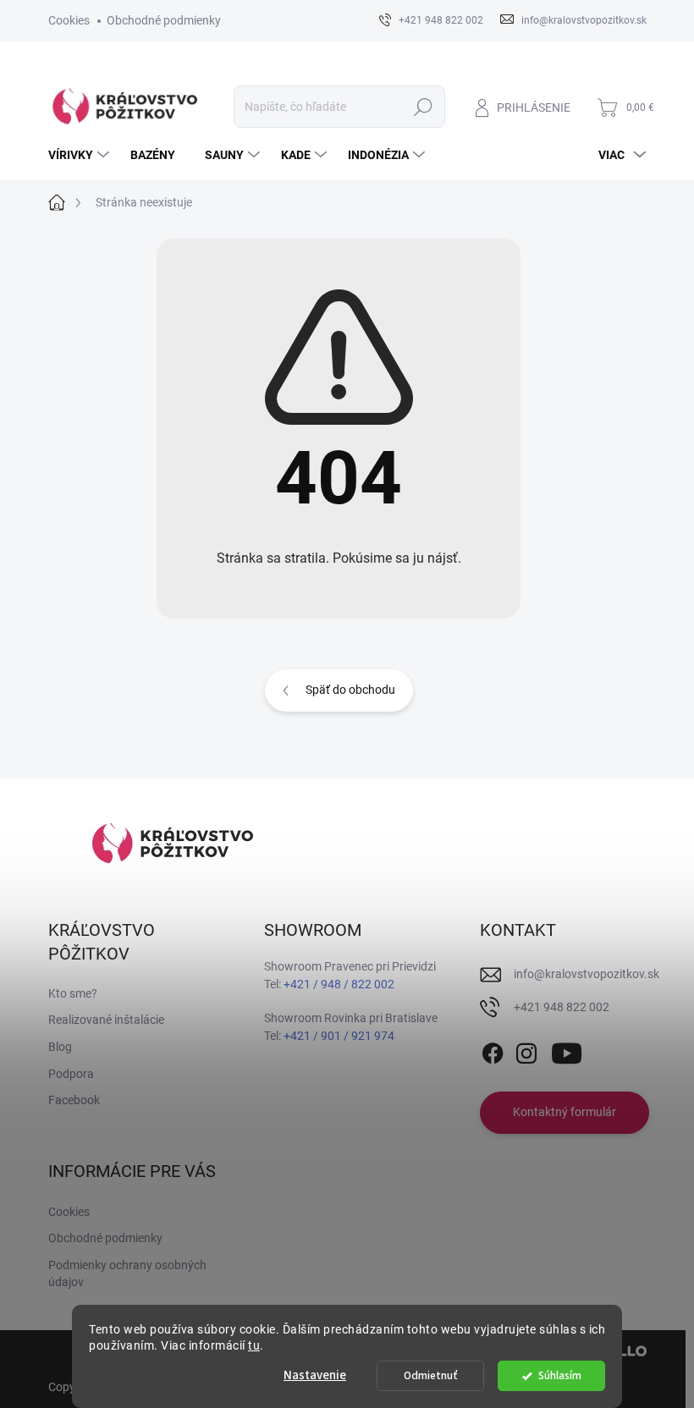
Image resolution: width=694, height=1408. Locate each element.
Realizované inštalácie (106, 1019)
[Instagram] (526, 1050)
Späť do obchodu (350, 689)
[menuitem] (80, 154)
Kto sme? (72, 993)
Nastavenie (315, 1375)
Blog (60, 1046)
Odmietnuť (431, 1375)
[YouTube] (567, 1050)
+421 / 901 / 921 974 (339, 1035)
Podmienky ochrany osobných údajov (127, 1273)
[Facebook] (492, 1050)
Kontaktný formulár (564, 1112)
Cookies (69, 20)
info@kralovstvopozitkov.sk (586, 974)
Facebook (74, 1100)
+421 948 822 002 (561, 1007)
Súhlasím (559, 1375)
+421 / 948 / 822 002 (339, 984)
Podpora (71, 1074)
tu (254, 1345)
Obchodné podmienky (164, 20)
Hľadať (423, 106)
